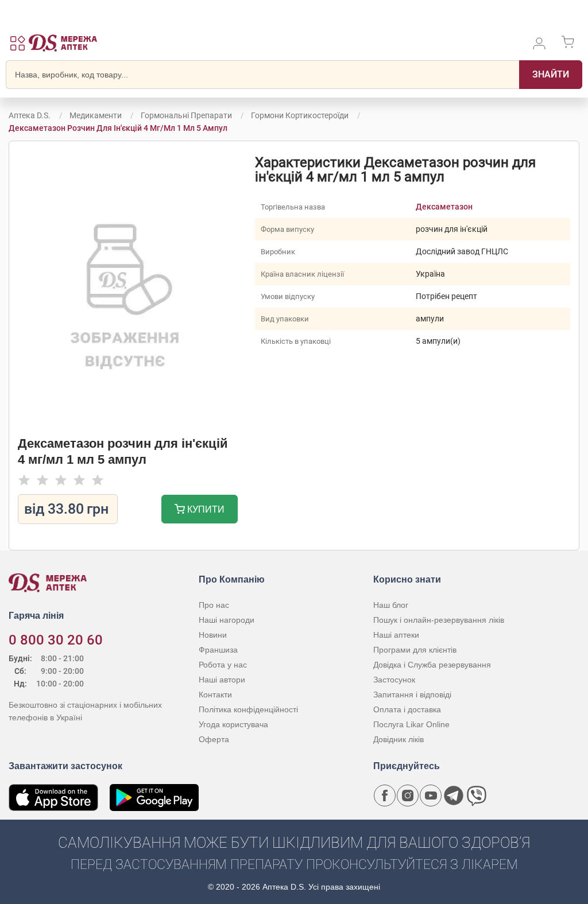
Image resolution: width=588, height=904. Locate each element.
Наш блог (390, 605)
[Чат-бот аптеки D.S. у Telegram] (453, 795)
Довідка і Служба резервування (432, 664)
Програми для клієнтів (415, 649)
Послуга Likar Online (411, 724)
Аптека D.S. (30, 115)
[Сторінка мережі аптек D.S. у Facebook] (384, 795)
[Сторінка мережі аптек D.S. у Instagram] (407, 795)
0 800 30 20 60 (56, 640)
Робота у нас (223, 664)
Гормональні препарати (186, 115)
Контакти (215, 694)
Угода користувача (233, 724)
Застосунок (394, 679)
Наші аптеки (396, 634)
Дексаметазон (444, 206)
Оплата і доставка (407, 709)
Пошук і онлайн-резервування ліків (438, 619)
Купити (205, 509)
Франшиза (218, 649)
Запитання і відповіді (412, 694)
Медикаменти (95, 115)
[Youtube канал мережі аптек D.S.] (430, 795)
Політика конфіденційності (248, 709)
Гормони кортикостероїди (300, 115)
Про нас (214, 605)
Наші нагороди (226, 619)
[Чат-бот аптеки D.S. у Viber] (476, 795)
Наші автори (222, 679)
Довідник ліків (398, 739)
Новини (213, 634)
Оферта (214, 739)
